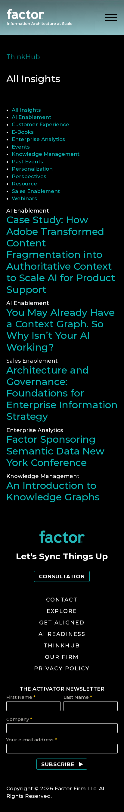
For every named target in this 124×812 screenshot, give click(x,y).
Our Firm (62, 657)
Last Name (78, 697)
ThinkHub (62, 645)
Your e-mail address (31, 740)
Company (19, 719)
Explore (62, 611)
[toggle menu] (111, 18)
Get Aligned (62, 622)
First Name (21, 697)
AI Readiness (62, 634)
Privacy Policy (62, 668)
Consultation (62, 576)
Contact (62, 599)
